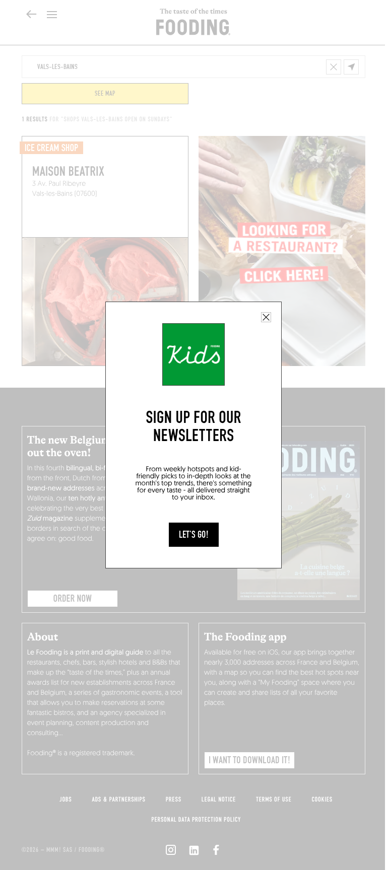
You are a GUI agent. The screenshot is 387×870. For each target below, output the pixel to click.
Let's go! (194, 534)
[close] (266, 317)
